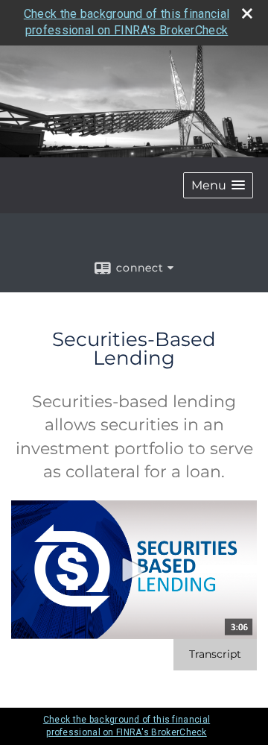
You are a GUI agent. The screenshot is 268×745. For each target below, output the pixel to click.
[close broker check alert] (247, 13)
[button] (218, 185)
